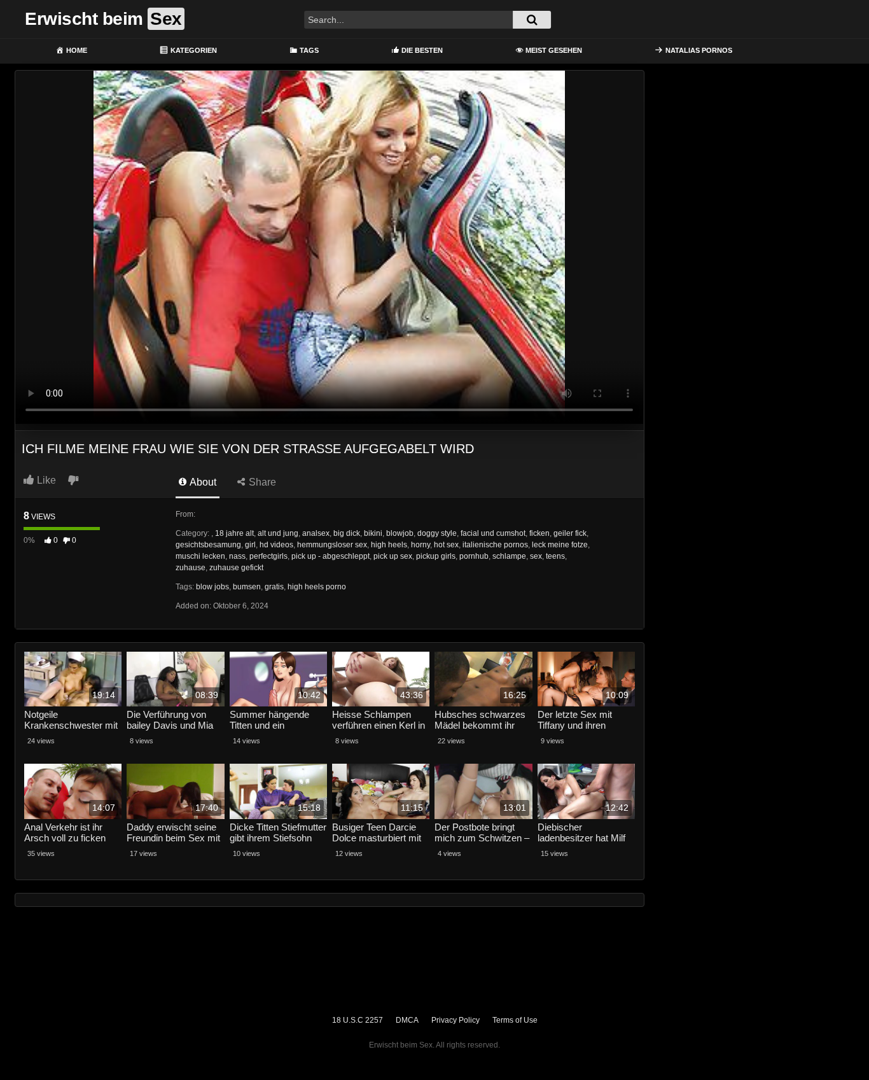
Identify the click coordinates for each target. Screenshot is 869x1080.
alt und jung (278, 533)
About (202, 482)
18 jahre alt (234, 533)
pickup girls (435, 556)
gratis (274, 586)
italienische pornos (495, 544)
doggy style (437, 533)
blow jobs (212, 586)
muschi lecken (200, 556)
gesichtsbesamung (208, 544)
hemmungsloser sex (332, 544)
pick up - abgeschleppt (330, 556)
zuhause (190, 567)
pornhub (474, 556)
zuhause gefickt (236, 567)
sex (536, 556)
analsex (316, 533)
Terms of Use (515, 1020)
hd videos (276, 544)
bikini (373, 533)
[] (532, 20)
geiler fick (570, 533)
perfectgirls (268, 556)
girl (250, 544)
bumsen (247, 586)
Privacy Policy (455, 1020)
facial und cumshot (493, 533)
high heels (389, 544)
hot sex (446, 544)
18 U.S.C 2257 (357, 1020)
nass (237, 556)
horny (420, 544)
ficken (539, 533)
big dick (346, 533)
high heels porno (317, 586)
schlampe (509, 556)
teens (555, 556)
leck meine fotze (560, 544)
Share (261, 482)
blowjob (400, 533)
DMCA (407, 1020)
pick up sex (392, 556)
